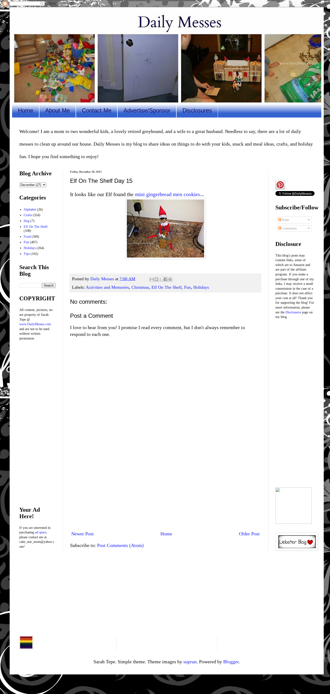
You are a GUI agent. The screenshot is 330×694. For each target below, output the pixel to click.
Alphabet (30, 209)
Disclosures (197, 110)
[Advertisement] (165, 487)
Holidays (201, 287)
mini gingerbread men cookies (167, 194)
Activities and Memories (107, 287)
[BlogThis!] (156, 279)
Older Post (249, 533)
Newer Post (82, 533)
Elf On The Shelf (166, 287)
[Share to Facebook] (165, 279)
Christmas (140, 287)
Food (27, 236)
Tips (27, 254)
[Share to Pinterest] (170, 279)
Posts (285, 220)
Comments (289, 228)
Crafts (28, 215)
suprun (190, 661)
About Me (57, 110)
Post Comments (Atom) (120, 545)
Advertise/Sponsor (146, 110)
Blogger (231, 661)
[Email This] (151, 279)
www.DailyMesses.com (35, 324)
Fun (187, 287)
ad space (40, 532)
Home (25, 110)
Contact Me (96, 110)
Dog (26, 221)
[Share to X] (160, 279)
